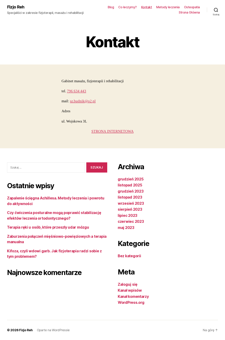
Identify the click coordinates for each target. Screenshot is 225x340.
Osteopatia (192, 7)
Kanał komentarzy (133, 296)
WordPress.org (131, 302)
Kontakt (146, 7)
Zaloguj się (127, 284)
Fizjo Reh (15, 7)
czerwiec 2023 (131, 221)
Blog (111, 7)
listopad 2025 (130, 185)
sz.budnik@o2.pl (83, 101)
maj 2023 (126, 227)
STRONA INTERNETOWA (112, 131)
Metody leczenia (168, 7)
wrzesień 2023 (131, 203)
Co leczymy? (127, 7)
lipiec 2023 (127, 215)
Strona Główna (189, 12)
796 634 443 (76, 91)
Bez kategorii (129, 256)
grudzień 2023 (131, 191)
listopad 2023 (130, 197)
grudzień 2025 (131, 179)
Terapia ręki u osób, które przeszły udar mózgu (48, 227)
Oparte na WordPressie (53, 330)
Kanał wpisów (130, 290)
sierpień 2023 (130, 209)
